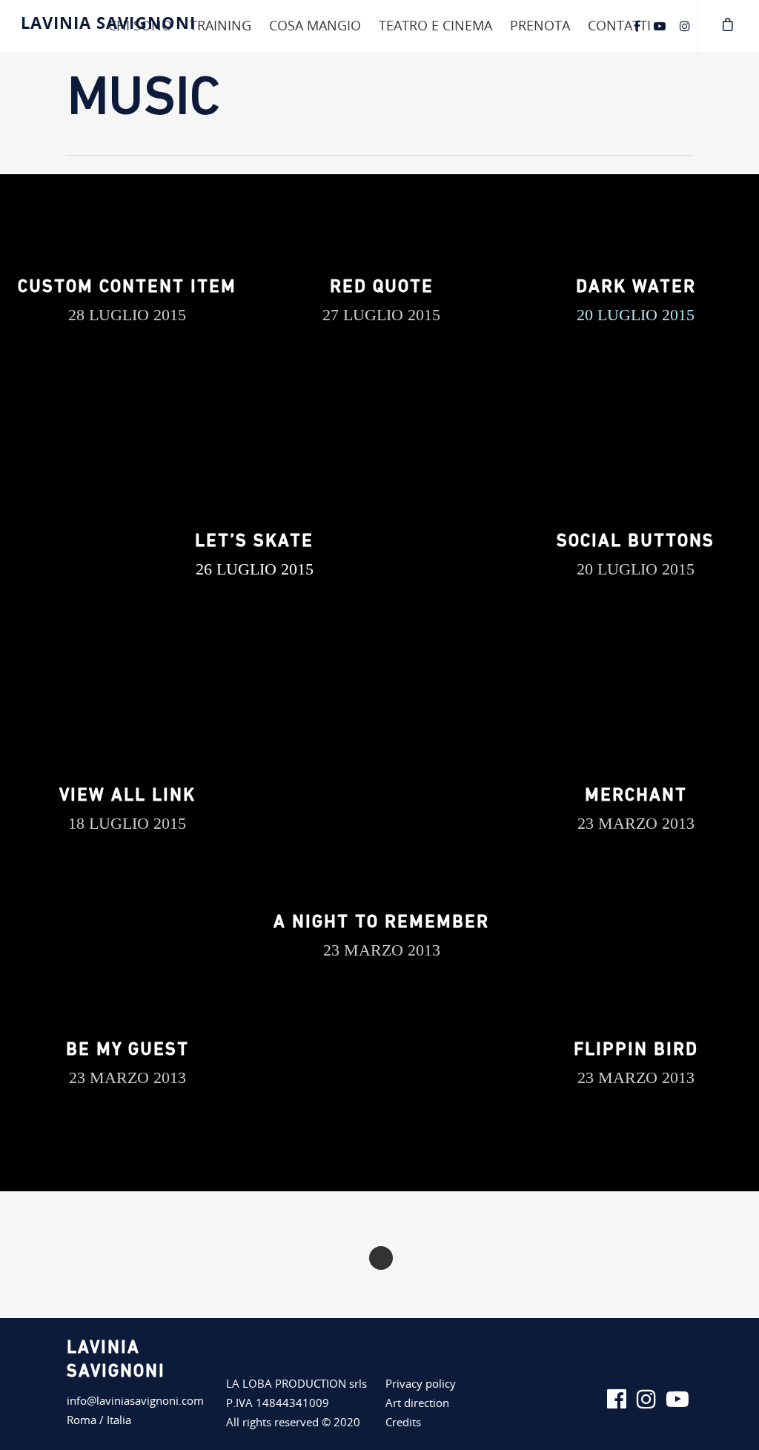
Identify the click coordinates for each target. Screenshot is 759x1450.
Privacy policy (420, 1383)
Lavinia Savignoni (108, 22)
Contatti (619, 25)
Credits (403, 1421)
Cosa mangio (315, 25)
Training (220, 25)
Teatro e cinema (435, 25)
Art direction (417, 1402)
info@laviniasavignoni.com (135, 1400)
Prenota (540, 25)
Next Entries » (381, 1258)
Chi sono (140, 25)
